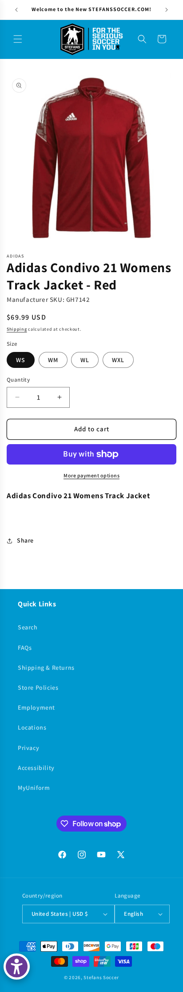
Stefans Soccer (101, 977)
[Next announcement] (166, 10)
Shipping (17, 329)
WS (20, 360)
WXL (118, 360)
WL (84, 360)
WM (53, 360)
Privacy (28, 748)
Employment (36, 707)
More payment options (91, 475)
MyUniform (34, 788)
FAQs (25, 648)
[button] (18, 39)
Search (28, 627)
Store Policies (38, 687)
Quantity (18, 379)
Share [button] (25, 540)
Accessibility (36, 768)
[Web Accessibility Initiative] (16, 966)
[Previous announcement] (16, 10)
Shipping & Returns (46, 668)
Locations (32, 727)
